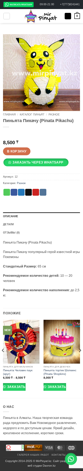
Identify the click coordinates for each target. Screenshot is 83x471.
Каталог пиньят (32, 114)
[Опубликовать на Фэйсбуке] (14, 192)
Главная (9, 114)
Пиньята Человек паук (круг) (17, 372)
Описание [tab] (10, 216)
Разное (54, 114)
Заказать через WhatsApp (37, 162)
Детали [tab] (8, 224)
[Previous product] (14, 134)
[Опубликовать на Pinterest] (35, 192)
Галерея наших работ (33, 455)
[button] (6, 16)
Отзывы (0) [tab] (11, 232)
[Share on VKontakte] (43, 192)
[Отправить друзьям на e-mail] (28, 192)
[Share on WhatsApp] (6, 192)
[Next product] (6, 134)
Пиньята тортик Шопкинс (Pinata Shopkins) (60, 372)
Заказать (15, 387)
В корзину (17, 151)
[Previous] (3, 358)
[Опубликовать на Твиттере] (21, 192)
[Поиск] (68, 16)
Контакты (59, 455)
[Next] (79, 358)
